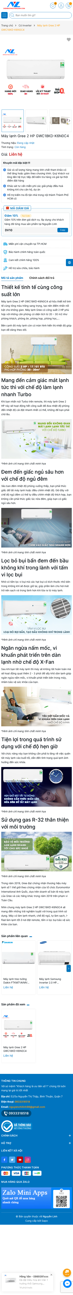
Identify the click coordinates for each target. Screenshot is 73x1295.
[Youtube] (20, 1160)
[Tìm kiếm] (12, 15)
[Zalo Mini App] (36, 1198)
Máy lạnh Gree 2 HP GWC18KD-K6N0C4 (15, 1049)
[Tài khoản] (61, 5)
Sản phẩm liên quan (14, 936)
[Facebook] (4, 1160)
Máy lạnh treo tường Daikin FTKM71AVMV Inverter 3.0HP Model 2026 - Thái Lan (15, 980)
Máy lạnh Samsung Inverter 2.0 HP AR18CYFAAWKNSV (50, 980)
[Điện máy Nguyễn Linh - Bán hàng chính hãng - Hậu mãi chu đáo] (13, 5)
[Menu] (4, 15)
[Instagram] (28, 1160)
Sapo (45, 1220)
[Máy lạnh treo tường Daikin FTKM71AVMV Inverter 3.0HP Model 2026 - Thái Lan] (19, 958)
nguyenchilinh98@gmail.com (27, 1106)
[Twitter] (12, 1160)
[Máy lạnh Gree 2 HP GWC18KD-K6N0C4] (19, 1026)
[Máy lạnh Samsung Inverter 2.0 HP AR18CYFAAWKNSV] (54, 958)
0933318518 (22, 1101)
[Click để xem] (36, 72)
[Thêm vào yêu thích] (69, 39)
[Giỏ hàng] (68, 5)
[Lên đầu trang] (67, 1263)
